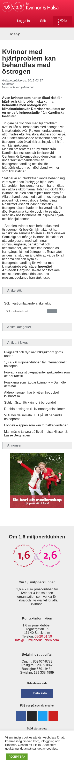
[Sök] (52, 311)
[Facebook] (21, 716)
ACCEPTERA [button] (17, 756)
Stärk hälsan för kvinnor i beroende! (30, 402)
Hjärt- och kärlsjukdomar (18, 87)
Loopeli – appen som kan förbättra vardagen (36, 425)
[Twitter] (42, 716)
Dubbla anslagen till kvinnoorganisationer (34, 409)
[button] (12, 34)
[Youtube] (53, 716)
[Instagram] (32, 716)
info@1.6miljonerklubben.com (37, 640)
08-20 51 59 (43, 636)
